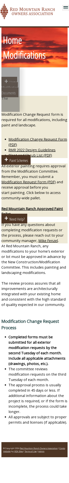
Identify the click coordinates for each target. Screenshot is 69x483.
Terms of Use (31, 451)
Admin (41, 451)
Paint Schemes (18, 160)
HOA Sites (18, 451)
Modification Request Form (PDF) (28, 182)
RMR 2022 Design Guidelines (32, 150)
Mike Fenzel (48, 240)
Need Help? (17, 219)
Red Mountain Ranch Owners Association (39, 448)
